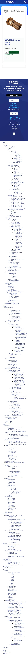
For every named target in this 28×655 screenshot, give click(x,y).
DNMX (12, 580)
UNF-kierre (16, 178)
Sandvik (7, 145)
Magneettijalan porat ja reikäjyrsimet (14, 292)
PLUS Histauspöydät (19, 378)
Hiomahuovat (8, 512)
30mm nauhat (11, 504)
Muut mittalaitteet (12, 290)
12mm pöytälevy (20, 384)
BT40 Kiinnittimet (15, 221)
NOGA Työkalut (12, 619)
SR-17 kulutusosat (20, 346)
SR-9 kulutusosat (20, 344)
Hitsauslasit (11, 548)
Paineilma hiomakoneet (14, 471)
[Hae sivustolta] (25, 2)
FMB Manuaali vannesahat (14, 441)
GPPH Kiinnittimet (12, 401)
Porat (9, 150)
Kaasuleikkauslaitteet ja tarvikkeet (14, 531)
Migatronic (10, 353)
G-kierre (16, 179)
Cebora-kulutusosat (16, 525)
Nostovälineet (8, 568)
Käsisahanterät (12, 459)
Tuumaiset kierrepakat (16, 184)
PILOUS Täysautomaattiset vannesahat (18, 437)
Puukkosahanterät (12, 457)
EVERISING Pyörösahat (13, 430)
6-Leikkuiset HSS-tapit (16, 206)
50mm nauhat (11, 505)
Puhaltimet (11, 552)
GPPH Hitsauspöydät (13, 371)
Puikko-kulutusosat (18, 349)
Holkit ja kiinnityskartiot (14, 262)
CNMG (12, 575)
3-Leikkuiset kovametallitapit (18, 201)
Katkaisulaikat (11, 479)
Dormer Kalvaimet (15, 644)
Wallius (10, 314)
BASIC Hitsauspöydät (19, 376)
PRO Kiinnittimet (15, 407)
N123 (12, 582)
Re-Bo (12, 454)
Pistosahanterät (12, 458)
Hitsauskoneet (9, 307)
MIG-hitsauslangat (12, 360)
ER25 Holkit (19, 235)
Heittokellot (11, 287)
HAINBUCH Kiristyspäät (14, 617)
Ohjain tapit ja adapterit (14, 300)
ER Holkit (16, 239)
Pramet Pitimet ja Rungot (14, 610)
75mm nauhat (11, 506)
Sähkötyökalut (6, 559)
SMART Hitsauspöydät (19, 383)
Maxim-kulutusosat (15, 526)
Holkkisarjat (19, 233)
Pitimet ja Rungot (9, 600)
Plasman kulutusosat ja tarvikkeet (16, 519)
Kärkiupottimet (12, 211)
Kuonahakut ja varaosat (11, 417)
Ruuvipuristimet (12, 269)
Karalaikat (10, 487)
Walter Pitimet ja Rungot (14, 605)
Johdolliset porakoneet (14, 562)
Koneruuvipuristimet (13, 270)
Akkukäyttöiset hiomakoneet (15, 477)
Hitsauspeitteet (9, 423)
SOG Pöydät (14, 390)
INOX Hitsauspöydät (16, 387)
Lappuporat (19, 157)
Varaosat (10, 420)
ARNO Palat (11, 597)
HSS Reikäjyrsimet (12, 293)
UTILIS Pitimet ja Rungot (14, 614)
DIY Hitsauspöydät (18, 374)
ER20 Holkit (19, 243)
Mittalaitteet (8, 283)
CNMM (12, 576)
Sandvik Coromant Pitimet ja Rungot (17, 602)
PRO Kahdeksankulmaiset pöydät (20, 399)
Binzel (19, 9)
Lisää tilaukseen (14, 52)
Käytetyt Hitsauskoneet (14, 320)
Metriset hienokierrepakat (17, 182)
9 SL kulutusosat (20, 343)
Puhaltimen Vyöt (12, 555)
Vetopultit (13, 250)
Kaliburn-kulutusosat (16, 523)
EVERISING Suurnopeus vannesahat (17, 431)
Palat (6, 570)
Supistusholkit (17, 249)
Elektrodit (18, 341)
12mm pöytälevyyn (18, 413)
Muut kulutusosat (20, 339)
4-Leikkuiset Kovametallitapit (18, 204)
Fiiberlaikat (11, 484)
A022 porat (19, 161)
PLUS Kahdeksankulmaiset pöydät (20, 396)
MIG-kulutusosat (13, 10)
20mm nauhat (11, 502)
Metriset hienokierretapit (17, 174)
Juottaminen (8, 421)
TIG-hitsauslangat (12, 364)
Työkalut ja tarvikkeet (16, 252)
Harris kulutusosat (15, 539)
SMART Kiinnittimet (16, 411)
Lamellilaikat (11, 482)
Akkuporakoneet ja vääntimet (15, 565)
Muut (12, 585)
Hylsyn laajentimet (15, 491)
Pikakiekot (10, 495)
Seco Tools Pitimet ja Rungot (15, 603)
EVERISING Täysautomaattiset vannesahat (15, 427)
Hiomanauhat (8, 496)
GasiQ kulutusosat (15, 538)
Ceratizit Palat (11, 596)
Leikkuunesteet (12, 273)
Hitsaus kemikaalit (12, 367)
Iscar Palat (11, 589)
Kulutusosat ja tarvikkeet (14, 536)
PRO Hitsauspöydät (18, 380)
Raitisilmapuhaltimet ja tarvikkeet (13, 550)
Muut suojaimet (9, 558)
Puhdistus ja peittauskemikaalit (13, 415)
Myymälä (5, 653)
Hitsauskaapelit (12, 357)
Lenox (12, 448)
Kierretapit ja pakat (13, 165)
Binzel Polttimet (15, 324)
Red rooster (14, 475)
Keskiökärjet (14, 255)
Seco (9, 148)
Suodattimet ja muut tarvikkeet (16, 556)
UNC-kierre (16, 176)
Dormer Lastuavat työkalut (15, 620)
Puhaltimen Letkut (12, 553)
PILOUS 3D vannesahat (14, 438)
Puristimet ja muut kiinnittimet (13, 267)
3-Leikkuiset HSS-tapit (16, 199)
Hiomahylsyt (14, 489)
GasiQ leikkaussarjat (16, 533)
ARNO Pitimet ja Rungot (14, 612)
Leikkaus (5, 514)
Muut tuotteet (6, 566)
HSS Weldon (14, 295)
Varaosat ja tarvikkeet (12, 9)
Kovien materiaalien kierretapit (19, 191)
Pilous (6, 432)
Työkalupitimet (9, 218)
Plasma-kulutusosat (19, 350)
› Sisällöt (14, 130)
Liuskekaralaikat (15, 492)
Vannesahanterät (12, 447)
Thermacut (13, 518)
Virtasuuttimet (20, 329)
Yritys (4, 650)
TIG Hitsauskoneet (15, 312)
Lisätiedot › (7, 58)
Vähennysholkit (15, 263)
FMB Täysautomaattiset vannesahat (17, 444)
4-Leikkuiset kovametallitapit (18, 634)
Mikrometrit (11, 286)
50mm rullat (11, 509)
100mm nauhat (12, 508)
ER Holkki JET (17, 231)
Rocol (12, 275)
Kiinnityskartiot (14, 266)
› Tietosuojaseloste (14, 123)
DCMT (12, 578)
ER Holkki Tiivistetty (19, 232)
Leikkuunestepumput (13, 280)
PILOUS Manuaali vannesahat (15, 434)
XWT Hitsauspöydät (16, 388)
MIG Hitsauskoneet (15, 310)
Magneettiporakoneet (13, 563)
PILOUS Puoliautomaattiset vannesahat (18, 435)
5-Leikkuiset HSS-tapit (16, 205)
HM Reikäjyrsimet (12, 299)
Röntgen (13, 449)
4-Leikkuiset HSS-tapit (16, 202)
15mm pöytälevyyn (18, 414)
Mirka (12, 474)
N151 (12, 583)
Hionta (4, 464)
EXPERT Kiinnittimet (16, 408)
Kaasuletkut (14, 542)
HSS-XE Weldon (15, 296)
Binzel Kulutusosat (15, 326)
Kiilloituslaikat (11, 485)
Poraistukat (11, 260)
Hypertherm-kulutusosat (17, 522)
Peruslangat (14, 361)
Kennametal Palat (12, 590)
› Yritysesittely (14, 128)
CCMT (12, 573)
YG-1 (15, 152)
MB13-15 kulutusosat (21, 332)
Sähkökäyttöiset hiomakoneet (15, 467)
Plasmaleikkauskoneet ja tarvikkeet (14, 515)
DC (14, 168)
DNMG (12, 579)
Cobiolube (13, 276)
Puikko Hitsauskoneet (16, 313)
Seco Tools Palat (12, 586)
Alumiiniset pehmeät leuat (17, 259)
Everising (7, 425)
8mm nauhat (11, 498)
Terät (6, 445)
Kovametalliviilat (9, 511)
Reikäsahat (11, 455)
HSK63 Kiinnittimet (15, 226)
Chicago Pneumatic (15, 472)
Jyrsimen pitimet (12, 219)
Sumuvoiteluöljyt (12, 279)
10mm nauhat (11, 499)
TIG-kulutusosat (17, 340)
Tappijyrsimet (11, 195)
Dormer (16, 158)
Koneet (7, 465)
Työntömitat (11, 285)
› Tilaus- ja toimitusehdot (14, 124)
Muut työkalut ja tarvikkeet (12, 304)
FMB (6, 440)
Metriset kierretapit (16, 167)
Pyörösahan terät (12, 451)
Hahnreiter (16, 172)
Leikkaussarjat (11, 532)
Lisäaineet (8, 358)
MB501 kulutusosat (21, 337)
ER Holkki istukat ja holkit (17, 228)
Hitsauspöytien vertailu (14, 370)
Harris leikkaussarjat (16, 535)
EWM (9, 309)
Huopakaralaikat (15, 494)
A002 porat (19, 159)
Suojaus (5, 543)
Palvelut (5, 649)
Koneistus (5, 144)
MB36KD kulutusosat (21, 336)
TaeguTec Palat (12, 595)
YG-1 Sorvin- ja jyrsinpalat (14, 216)
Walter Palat (11, 587)
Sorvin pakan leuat (12, 256)
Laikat (6, 478)
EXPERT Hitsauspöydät (19, 381)
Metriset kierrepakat (16, 181)
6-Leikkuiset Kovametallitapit (18, 208)
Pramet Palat (11, 599)
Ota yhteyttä (13, 95)
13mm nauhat (11, 501)
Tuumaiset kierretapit (16, 175)
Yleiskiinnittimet (15, 403)
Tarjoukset (5, 647)
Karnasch (13, 212)
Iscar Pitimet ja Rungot (14, 606)
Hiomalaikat (11, 481)
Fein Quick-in (14, 297)
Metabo (13, 468)
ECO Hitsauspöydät (18, 377)
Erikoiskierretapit (15, 189)
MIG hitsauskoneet (15, 316)
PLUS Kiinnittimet (15, 405)
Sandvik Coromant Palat (14, 572)
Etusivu (4, 142)
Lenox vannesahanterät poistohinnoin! (14, 462)
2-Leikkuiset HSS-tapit (16, 196)
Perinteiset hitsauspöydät (17, 373)
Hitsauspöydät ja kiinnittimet (12, 368)
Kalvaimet (10, 215)
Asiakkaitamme (7, 651)
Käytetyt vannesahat (10, 461)
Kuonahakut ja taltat (13, 418)
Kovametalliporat (15, 162)
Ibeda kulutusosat (15, 541)
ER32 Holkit (19, 236)
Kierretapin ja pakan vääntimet (16, 209)
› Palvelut (14, 126)
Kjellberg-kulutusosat (16, 528)
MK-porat (18, 155)
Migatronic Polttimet (16, 354)
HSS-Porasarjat (14, 164)
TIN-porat (18, 154)
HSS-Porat (13, 151)
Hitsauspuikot (11, 366)
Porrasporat (11, 302)
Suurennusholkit (15, 265)
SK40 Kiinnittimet (15, 223)
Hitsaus (5, 9)
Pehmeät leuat (14, 258)
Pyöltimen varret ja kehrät (12, 303)
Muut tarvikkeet (17, 351)
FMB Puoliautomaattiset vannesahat (17, 442)
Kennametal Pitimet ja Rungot (15, 607)
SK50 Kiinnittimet (15, 225)
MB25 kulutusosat (20, 334)
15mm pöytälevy (20, 386)
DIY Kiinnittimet (15, 410)
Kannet (12, 391)
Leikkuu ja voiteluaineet (11, 272)
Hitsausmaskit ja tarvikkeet (12, 545)
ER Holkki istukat (18, 229)
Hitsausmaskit (11, 546)
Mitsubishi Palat (12, 593)
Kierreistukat (14, 253)
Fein (12, 469)
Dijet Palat (10, 592)
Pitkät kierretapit (18, 194)
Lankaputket (19, 330)
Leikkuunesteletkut (13, 282)
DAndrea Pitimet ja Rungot (14, 613)
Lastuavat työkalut (10, 147)
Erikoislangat (14, 363)
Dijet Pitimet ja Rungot (13, 609)
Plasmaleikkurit (12, 516)
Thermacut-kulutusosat (17, 521)
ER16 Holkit (19, 242)
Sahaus (4, 424)
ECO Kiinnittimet (15, 404)
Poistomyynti (6, 569)
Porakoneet (8, 560)
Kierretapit (13, 642)
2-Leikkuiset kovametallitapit (18, 198)
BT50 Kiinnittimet (15, 222)
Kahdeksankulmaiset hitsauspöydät (16, 393)
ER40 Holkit (19, 238)
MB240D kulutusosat (21, 333)
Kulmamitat (11, 289)
